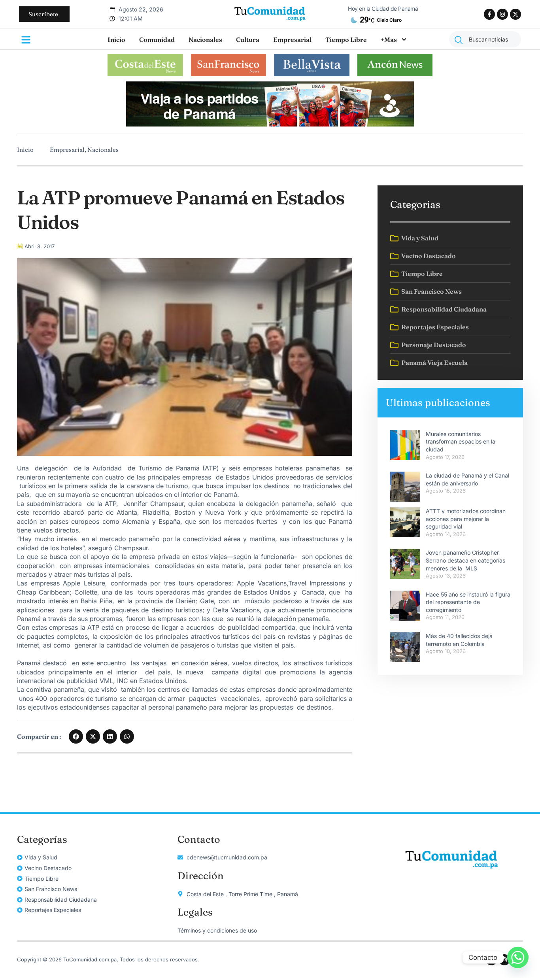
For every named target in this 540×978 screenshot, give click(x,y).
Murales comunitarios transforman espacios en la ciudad (460, 441)
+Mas (389, 39)
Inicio (116, 39)
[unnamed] (270, 124)
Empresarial (292, 39)
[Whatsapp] (518, 957)
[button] (76, 736)
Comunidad (157, 39)
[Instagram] (502, 14)
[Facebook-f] (489, 14)
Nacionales (205, 39)
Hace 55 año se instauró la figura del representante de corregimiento (468, 602)
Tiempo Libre (346, 39)
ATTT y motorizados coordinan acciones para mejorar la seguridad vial (466, 519)
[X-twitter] (515, 14)
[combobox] (485, 39)
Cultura (247, 39)
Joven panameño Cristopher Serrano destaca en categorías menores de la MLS (465, 560)
